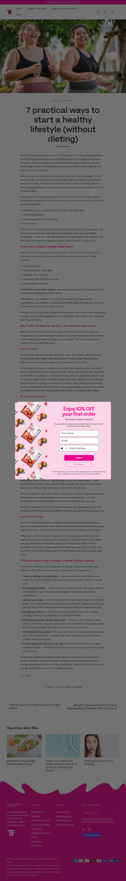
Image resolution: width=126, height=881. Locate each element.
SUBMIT (79, 458)
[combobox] (63, 448)
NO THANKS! (79, 465)
